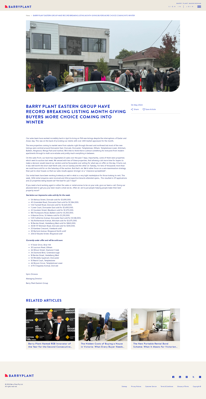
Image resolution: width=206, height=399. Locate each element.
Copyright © (197, 386)
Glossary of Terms (183, 386)
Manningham (189, 3)
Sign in (175, 6)
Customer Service (151, 386)
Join (190, 6)
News (28, 15)
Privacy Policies (136, 386)
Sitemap (124, 386)
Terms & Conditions (167, 386)
